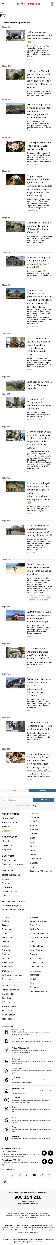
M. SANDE (42, 595)
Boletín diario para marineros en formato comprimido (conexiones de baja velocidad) (28, 1080)
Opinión (5, 942)
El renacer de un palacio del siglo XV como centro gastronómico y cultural (39, 262)
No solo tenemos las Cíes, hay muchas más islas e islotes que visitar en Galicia (39, 569)
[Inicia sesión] (51, 3)
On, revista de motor (39, 991)
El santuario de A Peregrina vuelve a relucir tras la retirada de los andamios (39, 403)
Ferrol (33, 842)
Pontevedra (35, 859)
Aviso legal (7, 1239)
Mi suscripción (8, 818)
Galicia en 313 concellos (41, 871)
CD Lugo (6, 1002)
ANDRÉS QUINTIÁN (34, 211)
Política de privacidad (20, 1239)
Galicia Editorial (31, 1217)
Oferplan (6, 883)
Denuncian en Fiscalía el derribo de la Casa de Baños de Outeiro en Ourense (39, 227)
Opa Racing (7, 998)
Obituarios (7, 971)
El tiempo (6, 979)
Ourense (34, 854)
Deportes (6, 946)
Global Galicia (36, 929)
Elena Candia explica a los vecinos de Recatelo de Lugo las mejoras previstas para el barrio (38, 758)
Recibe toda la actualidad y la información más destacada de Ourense (31, 1138)
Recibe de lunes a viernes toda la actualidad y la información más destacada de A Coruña (31, 1100)
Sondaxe (17, 1215)
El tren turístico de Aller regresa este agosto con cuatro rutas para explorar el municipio (39, 616)
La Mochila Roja (37, 962)
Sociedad (6, 950)
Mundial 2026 (8, 985)
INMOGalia (7, 887)
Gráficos (6, 958)
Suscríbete (7, 831)
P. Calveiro (31, 552)
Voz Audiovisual (44, 1213)
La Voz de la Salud (39, 921)
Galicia (5, 925)
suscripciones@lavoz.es (28, 1203)
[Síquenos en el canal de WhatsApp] (49, 1175)
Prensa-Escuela (45, 1215)
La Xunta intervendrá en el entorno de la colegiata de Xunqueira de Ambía (39, 725)
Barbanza (34, 829)
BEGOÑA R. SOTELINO (42, 598)
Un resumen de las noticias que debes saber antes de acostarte (32, 1040)
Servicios (6, 879)
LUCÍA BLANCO (32, 326)
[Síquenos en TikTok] (42, 1175)
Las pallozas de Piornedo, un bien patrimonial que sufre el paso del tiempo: (39, 296)
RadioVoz (9, 1215)
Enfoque (34, 954)
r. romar (31, 59)
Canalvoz (25, 1215)
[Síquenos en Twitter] (12, 1175)
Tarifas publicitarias (11, 875)
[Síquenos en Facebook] (5, 1175)
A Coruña (34, 817)
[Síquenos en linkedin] (27, 1175)
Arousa (33, 825)
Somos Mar (7, 967)
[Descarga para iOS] (44, 1153)
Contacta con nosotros (12, 864)
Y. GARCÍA (30, 278)
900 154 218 (28, 1197)
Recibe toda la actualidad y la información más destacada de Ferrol (31, 1109)
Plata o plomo (36, 946)
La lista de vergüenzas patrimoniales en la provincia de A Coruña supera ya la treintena (38, 530)
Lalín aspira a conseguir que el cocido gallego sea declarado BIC (39, 145)
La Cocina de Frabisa (40, 937)
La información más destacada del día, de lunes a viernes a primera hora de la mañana (31, 1032)
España (5, 933)
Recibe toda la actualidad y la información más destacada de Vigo (31, 1129)
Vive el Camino (37, 958)
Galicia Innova (36, 967)
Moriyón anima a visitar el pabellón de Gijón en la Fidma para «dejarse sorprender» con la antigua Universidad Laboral (39, 439)
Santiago (34, 863)
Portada (5, 921)
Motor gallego (8, 1019)
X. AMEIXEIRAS (32, 595)
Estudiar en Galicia (39, 933)
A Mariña (34, 821)
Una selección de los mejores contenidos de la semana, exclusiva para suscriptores (30, 1050)
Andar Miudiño (9, 1006)
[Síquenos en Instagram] (20, 1175)
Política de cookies (36, 1239)
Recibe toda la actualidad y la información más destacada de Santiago (31, 1120)
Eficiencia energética (11, 905)
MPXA (22, 1217)
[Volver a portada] (28, 3)
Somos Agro (7, 962)
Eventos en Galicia (10, 891)
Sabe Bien (35, 925)
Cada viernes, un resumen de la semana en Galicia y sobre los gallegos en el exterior (32, 1090)
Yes (32, 983)
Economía (6, 929)
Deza (32, 838)
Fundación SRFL (31, 1213)
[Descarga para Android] (50, 1153)
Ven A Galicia (36, 950)
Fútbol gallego (8, 1015)
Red (32, 942)
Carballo (34, 834)
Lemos (33, 846)
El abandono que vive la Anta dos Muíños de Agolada (39, 385)
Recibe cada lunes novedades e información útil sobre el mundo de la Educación (32, 1061)
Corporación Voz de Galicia (15, 1213)
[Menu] (3, 3)
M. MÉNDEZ (31, 514)
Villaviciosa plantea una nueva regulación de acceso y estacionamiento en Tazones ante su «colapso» (39, 687)
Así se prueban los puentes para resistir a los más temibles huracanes (39, 35)
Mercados (34, 975)
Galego (34, 806)
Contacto (6, 896)
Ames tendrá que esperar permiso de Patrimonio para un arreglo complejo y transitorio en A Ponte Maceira (39, 111)
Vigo (32, 867)
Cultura (5, 954)
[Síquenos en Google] (5, 1182)
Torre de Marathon (10, 990)
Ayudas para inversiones (13, 909)
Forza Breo (7, 1010)
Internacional (8, 937)
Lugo (32, 850)
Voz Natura (34, 1215)
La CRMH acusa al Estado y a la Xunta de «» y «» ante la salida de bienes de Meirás (38, 346)
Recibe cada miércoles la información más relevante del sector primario (32, 1070)
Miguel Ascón (32, 245)
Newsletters (7, 845)
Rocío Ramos (32, 164)
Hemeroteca (7, 826)
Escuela (34, 987)
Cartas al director (10, 860)
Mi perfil (5, 841)
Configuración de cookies (32, 1242)
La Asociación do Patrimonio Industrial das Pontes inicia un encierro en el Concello (38, 653)
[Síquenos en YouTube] (34, 1175)
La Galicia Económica (12, 975)
